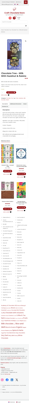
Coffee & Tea (21, 315)
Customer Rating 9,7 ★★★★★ (8, 2)
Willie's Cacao (20, 295)
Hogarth (4, 294)
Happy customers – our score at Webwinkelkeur (12, 392)
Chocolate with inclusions (15, 313)
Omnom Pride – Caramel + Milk (7, 165)
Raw (11, 330)
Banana (7, 308)
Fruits (17, 98)
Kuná (18, 222)
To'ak (18, 293)
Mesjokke (19, 239)
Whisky (16, 335)
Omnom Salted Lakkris (7, 201)
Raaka (18, 270)
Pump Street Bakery (21, 265)
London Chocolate (21, 229)
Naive (18, 247)
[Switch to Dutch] (15, 4)
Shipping (3, 367)
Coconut (11, 315)
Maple (21, 320)
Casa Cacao (5, 255)
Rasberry (7, 330)
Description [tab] (5, 103)
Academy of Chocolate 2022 (9, 305)
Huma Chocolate (6, 297)
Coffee (15, 315)
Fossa (4, 279)
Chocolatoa (5, 266)
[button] (25, 41)
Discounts (5, 240)
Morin (18, 244)
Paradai (18, 257)
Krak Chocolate (20, 217)
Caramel (3, 310)
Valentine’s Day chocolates (17, 333)
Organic (19, 327)
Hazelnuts (21, 98)
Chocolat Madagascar (7, 261)
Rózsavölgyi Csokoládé (22, 276)
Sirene (18, 280)
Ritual (18, 273)
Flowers (16, 318)
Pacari (18, 255)
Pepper (24, 327)
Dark (3, 318)
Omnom (18, 250)
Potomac (19, 260)
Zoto (18, 298)
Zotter (18, 301)
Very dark (11, 335)
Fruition (4, 287)
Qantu (18, 268)
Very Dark (4, 335)
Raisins (7, 99)
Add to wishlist (4, 95)
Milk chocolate (7, 323)
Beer (10, 308)
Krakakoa (19, 220)
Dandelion (5, 268)
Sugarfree (3, 333)
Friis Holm (5, 281)
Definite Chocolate (6, 271)
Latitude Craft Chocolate (22, 225)
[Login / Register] (26, 25)
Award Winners (6, 237)
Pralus (18, 263)
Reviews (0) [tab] (5, 106)
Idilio (4, 300)
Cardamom (9, 310)
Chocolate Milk (15, 310)
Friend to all (20, 318)
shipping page (7, 374)
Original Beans (20, 252)
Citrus (7, 315)
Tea (8, 333)
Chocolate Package (7, 231)
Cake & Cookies (19, 308)
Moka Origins (20, 242)
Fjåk (3, 276)
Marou (18, 237)
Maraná (18, 234)
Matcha (24, 320)
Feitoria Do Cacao (6, 274)
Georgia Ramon (6, 289)
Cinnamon (3, 315)
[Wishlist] (10, 18)
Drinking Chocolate (10, 318)
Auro (4, 245)
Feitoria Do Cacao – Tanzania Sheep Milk (21, 165)
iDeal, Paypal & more (8, 4)
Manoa (18, 232)
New (4, 224)
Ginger (2, 320)
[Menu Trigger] (26, 2)
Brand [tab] (25, 103)
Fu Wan (4, 284)
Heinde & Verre (6, 292)
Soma (18, 285)
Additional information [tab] (15, 103)
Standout (19, 288)
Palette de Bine (6, 217)
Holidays (13, 320)
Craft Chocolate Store (14, 13)
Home (2, 29)
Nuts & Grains (11, 327)
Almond (19, 305)
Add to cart (10, 92)
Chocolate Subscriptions (8, 233)
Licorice (18, 320)
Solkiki (18, 282)
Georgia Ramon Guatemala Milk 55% (21, 202)
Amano (4, 243)
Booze (13, 308)
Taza (18, 290)
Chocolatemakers (6, 258)
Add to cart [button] (7, 171)
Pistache (3, 330)
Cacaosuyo (5, 253)
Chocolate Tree (7, 29)
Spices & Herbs (17, 330)
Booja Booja (5, 248)
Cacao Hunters (6, 250)
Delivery (19, 2)
